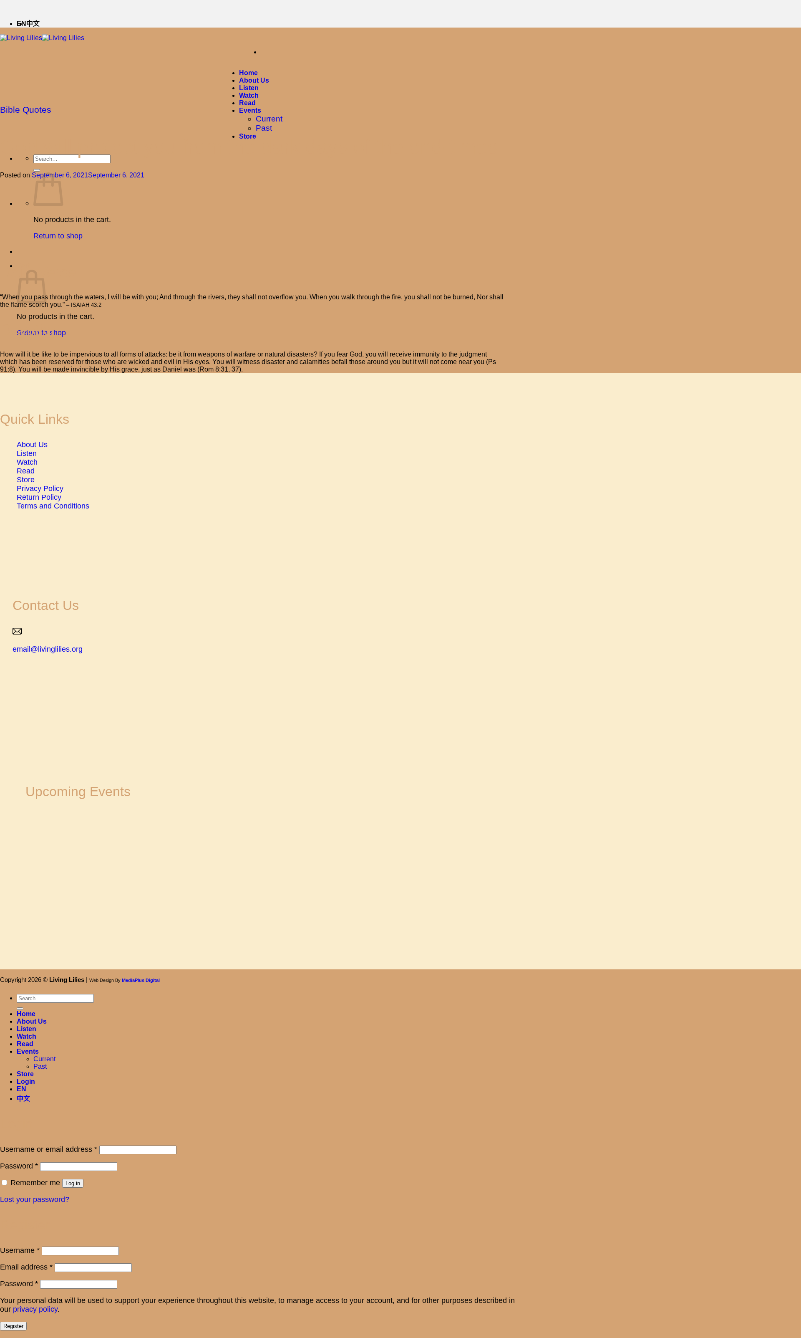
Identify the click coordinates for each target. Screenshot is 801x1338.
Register (13, 1326)
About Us (254, 80)
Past (264, 128)
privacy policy (35, 1309)
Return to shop (58, 236)
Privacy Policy (40, 488)
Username (20, 1250)
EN (21, 1089)
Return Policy (39, 497)
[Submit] (36, 170)
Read (247, 102)
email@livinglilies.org (48, 649)
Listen (249, 87)
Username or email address (48, 1149)
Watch (249, 95)
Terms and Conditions (53, 506)
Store (26, 480)
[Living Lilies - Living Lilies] (42, 37)
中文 (33, 23)
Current (269, 118)
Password (19, 1166)
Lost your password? (34, 1199)
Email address (26, 1267)
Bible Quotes (25, 109)
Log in (72, 1183)
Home (248, 72)
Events (250, 110)
